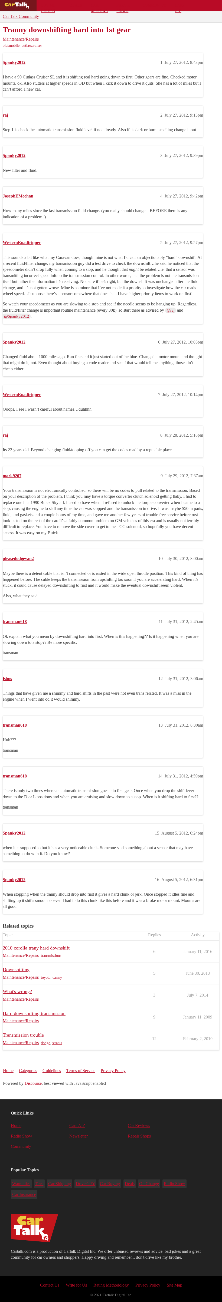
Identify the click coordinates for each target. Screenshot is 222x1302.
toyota (45, 977)
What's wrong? (17, 991)
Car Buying (110, 1183)
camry (57, 977)
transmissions (51, 956)
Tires (39, 1183)
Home (8, 1070)
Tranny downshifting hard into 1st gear (66, 29)
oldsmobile (11, 46)
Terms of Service (80, 1070)
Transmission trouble (23, 1035)
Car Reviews (99, 7)
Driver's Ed (85, 1183)
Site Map (174, 1285)
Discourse (33, 1083)
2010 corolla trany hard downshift (36, 948)
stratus (57, 1043)
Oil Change (149, 1183)
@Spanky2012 (16, 316)
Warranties (21, 1183)
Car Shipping (59, 1183)
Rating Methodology (111, 1285)
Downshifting (16, 969)
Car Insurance (24, 1194)
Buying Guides (48, 7)
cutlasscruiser (32, 46)
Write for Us (76, 1285)
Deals (76, 5)
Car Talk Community (21, 16)
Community (154, 5)
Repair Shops (123, 7)
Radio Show (21, 1136)
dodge (45, 1043)
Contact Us (49, 1285)
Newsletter (78, 1136)
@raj (170, 310)
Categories (28, 1070)
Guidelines (52, 1070)
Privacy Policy (113, 1070)
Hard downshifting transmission (34, 1013)
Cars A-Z (180, 7)
